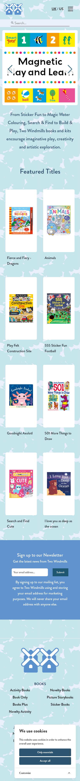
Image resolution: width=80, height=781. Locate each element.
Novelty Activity (20, 711)
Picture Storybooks (60, 697)
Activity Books (20, 690)
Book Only (20, 697)
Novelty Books (60, 690)
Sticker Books (60, 704)
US (61, 8)
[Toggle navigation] (70, 9)
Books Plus (20, 704)
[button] (70, 69)
